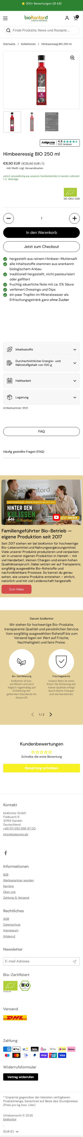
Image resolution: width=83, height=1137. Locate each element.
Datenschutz (11, 924)
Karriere (8, 886)
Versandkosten (34, 168)
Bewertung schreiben (41, 768)
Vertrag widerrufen (20, 1077)
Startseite (9, 44)
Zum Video (16, 589)
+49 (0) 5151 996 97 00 (19, 828)
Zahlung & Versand (16, 898)
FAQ (41, 431)
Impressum (10, 930)
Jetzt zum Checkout (41, 246)
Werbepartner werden (18, 880)
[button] (75, 18)
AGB (6, 919)
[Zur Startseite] (36, 18)
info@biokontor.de (15, 834)
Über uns (9, 892)
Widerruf (9, 936)
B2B (5, 874)
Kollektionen (28, 44)
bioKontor (9, 1119)
